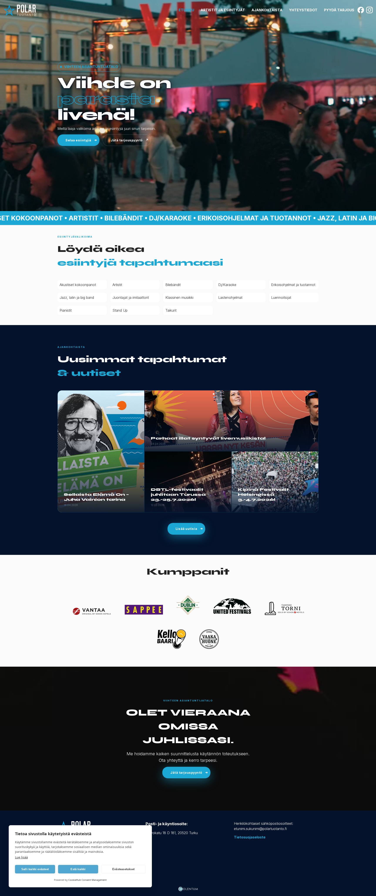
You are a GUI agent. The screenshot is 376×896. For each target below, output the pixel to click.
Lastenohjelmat (230, 297)
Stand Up (120, 310)
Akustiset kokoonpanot (78, 285)
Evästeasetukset (123, 869)
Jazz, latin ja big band (77, 297)
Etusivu (186, 10)
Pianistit (66, 310)
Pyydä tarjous (339, 10)
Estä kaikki (78, 869)
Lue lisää (21, 857)
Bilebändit (173, 285)
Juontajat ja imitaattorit (130, 297)
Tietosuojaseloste (249, 837)
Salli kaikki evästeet (35, 869)
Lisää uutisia (186, 529)
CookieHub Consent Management (87, 879)
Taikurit (170, 310)
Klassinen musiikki (179, 297)
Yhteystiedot (303, 10)
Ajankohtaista (267, 10)
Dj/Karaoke (227, 285)
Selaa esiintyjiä (78, 140)
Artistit (117, 285)
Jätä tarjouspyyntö (127, 140)
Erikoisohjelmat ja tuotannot (293, 285)
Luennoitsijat (281, 297)
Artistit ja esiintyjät (223, 10)
